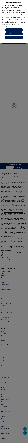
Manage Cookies (14, 37)
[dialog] (14, 221)
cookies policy (5, 26)
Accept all (14, 30)
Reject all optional (14, 33)
